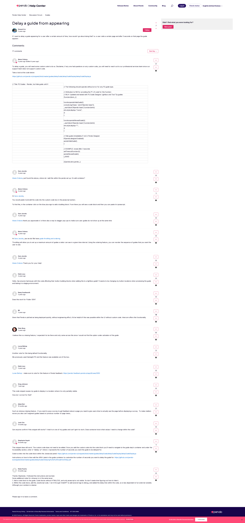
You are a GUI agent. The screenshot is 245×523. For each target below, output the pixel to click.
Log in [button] (182, 6)
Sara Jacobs (22, 171)
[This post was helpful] (156, 23)
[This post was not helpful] (156, 28)
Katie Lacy (21, 274)
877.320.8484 (74, 511)
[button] (171, 5)
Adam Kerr (21, 404)
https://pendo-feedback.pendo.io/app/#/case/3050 (81, 373)
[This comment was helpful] (156, 60)
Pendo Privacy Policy (18, 511)
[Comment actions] (156, 71)
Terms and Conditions (62, 511)
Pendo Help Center (19, 15)
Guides (47, 15)
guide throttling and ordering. (50, 238)
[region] (122, 520)
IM (19, 310)
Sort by (152, 51)
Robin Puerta (22, 469)
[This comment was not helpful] (156, 67)
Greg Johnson (23, 384)
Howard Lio (22, 29)
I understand (201, 519)
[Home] (22, 5)
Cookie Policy (130, 519)
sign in (20, 497)
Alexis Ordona (22, 59)
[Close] (242, 520)
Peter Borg (21, 328)
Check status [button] (194, 6)
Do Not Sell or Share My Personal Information (181, 519)
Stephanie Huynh (24, 440)
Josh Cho (21, 422)
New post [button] (168, 27)
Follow (147, 30)
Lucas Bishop (22, 346)
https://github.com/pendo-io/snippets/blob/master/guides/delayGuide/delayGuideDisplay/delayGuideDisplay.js (51, 76)
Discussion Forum (35, 15)
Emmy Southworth (24, 292)
